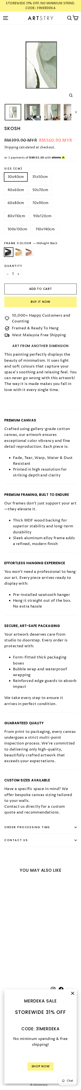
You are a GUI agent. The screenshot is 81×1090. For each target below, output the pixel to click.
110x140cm (45, 229)
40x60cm (16, 190)
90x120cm (42, 216)
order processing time (27, 827)
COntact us (16, 840)
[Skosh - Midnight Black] (6, 960)
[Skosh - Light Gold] (11, 960)
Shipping (11, 147)
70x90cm (40, 203)
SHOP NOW (41, 1066)
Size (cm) (13, 168)
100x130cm (17, 229)
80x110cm (16, 216)
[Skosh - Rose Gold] (16, 960)
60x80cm (16, 203)
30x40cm (16, 176)
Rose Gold (29, 252)
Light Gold (19, 252)
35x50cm (40, 176)
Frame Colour (30, 243)
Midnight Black (8, 252)
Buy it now (40, 302)
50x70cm (40, 190)
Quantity (13, 266)
